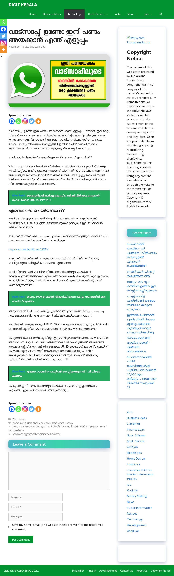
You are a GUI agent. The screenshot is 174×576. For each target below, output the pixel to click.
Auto (118, 14)
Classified (133, 424)
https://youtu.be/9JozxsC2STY (28, 249)
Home (32, 14)
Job (147, 14)
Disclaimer (78, 570)
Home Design (136, 458)
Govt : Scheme (136, 435)
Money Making (137, 496)
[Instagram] (25, 121)
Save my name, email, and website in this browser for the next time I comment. (57, 527)
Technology (74, 14)
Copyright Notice (161, 570)
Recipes (132, 513)
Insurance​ (133, 464)
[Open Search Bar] (161, 14)
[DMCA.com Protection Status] (142, 42)
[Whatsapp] (18, 121)
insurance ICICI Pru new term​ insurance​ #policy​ (140, 474)
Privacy (92, 570)
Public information (139, 508)
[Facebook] (12, 121)
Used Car (133, 531)
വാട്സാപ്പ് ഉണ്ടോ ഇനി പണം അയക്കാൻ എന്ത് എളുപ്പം (42, 422)
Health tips (134, 453)
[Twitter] (32, 121)
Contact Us (126, 570)
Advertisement (108, 570)
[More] (38, 121)
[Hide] (1, 56)
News (130, 502)
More (130, 14)
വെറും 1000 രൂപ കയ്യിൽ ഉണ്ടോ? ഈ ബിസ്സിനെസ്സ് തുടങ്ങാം (142, 286)
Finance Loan (136, 429)
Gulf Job (132, 447)
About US (142, 570)
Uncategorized (137, 525)
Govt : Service (96, 14)
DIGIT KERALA (22, 4)
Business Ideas (52, 14)
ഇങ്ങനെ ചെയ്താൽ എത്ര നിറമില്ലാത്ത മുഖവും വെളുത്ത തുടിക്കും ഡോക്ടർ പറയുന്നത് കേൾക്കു (141, 323)
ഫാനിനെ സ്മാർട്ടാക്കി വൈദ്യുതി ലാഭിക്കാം (36, 434)
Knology (132, 490)
